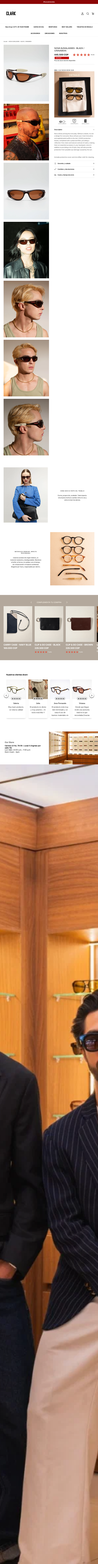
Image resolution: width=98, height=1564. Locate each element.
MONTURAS (53, 27)
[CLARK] (11, 13)
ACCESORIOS (35, 33)
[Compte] (82, 13)
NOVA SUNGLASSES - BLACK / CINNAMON (20, 41)
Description (58, 129)
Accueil (5, 41)
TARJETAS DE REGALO (85, 27)
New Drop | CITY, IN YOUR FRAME (17, 27)
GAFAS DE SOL (39, 27)
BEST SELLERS (67, 27)
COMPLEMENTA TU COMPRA (49, 602)
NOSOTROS (63, 33)
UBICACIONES (49, 33)
